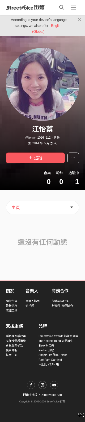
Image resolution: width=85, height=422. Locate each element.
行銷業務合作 (59, 301)
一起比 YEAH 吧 (48, 364)
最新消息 (11, 305)
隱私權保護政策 (16, 336)
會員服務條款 (14, 345)
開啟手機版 (30, 395)
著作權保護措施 (16, 341)
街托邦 (30, 305)
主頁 (16, 207)
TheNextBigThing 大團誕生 (55, 341)
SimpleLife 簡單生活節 (52, 355)
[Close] (79, 20)
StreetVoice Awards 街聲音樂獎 (58, 336)
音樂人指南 (33, 301)
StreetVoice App (52, 395)
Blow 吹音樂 (46, 345)
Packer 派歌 (46, 350)
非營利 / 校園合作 (62, 305)
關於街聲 (11, 301)
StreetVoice (25, 7)
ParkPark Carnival (50, 359)
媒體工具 (11, 310)
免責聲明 (11, 350)
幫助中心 (11, 355)
